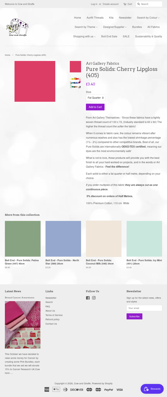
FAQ (48, 306)
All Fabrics (153, 27)
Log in (94, 4)
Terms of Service (54, 315)
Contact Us (51, 323)
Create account (111, 4)
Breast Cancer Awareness (19, 297)
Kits (111, 17)
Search (49, 302)
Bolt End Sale (109, 36)
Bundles (137, 27)
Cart (130, 4)
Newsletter (125, 17)
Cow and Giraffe (82, 383)
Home (77, 17)
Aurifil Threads (95, 17)
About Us (50, 310)
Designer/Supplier (114, 27)
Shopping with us (83, 36)
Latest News (13, 291)
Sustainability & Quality (148, 36)
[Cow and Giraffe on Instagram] (94, 298)
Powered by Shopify (102, 383)
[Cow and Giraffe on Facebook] (88, 298)
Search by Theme (85, 27)
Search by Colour (147, 17)
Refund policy (53, 319)
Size (88, 92)
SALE (126, 36)
